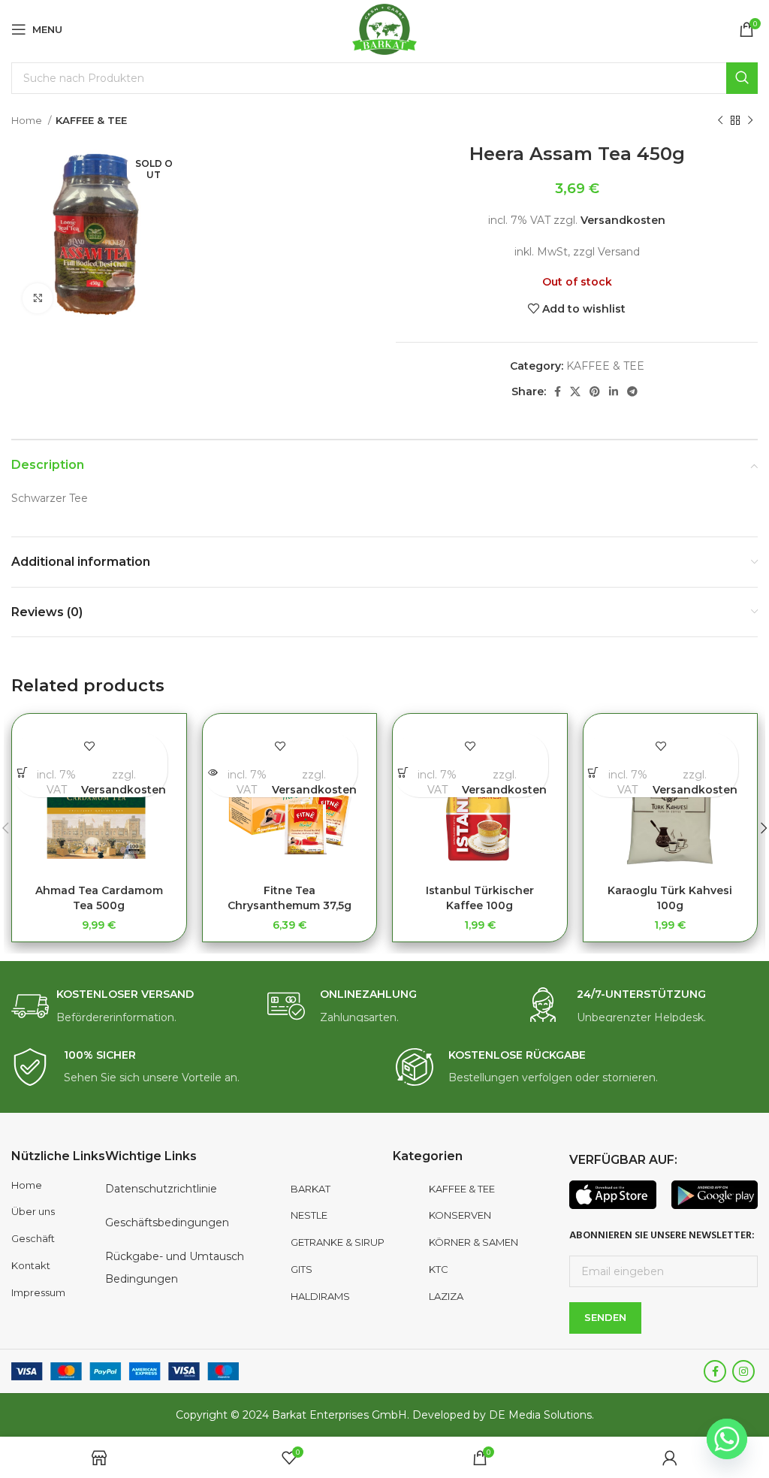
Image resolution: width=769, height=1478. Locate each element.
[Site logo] (385, 28)
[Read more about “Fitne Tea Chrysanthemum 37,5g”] (213, 772)
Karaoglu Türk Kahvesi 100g (670, 898)
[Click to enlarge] (38, 298)
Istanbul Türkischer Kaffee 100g (480, 898)
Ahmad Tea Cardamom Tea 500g (99, 898)
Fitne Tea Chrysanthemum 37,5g (289, 898)
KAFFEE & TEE (91, 120)
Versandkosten (623, 220)
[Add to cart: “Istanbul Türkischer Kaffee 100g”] (403, 772)
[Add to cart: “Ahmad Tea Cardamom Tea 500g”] (22, 772)
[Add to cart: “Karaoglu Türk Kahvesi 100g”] (594, 772)
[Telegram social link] (632, 391)
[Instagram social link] (743, 1371)
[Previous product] (720, 120)
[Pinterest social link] (595, 391)
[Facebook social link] (557, 391)
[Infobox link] (128, 1006)
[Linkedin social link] (614, 391)
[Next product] (750, 120)
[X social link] (575, 391)
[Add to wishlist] (90, 746)
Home (27, 120)
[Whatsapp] (727, 1439)
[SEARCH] (742, 78)
